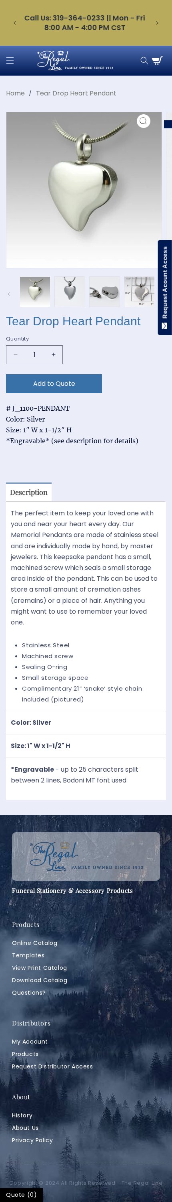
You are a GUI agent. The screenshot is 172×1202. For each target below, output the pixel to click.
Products (25, 1054)
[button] (10, 60)
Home (15, 93)
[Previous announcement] (15, 23)
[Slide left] (9, 294)
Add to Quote (54, 383)
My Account (30, 1042)
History (22, 1115)
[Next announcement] (157, 23)
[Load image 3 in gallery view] (104, 291)
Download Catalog (40, 980)
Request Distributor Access (52, 1066)
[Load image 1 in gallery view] (35, 291)
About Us (25, 1128)
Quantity (17, 339)
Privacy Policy (32, 1140)
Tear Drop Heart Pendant (76, 93)
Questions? (29, 993)
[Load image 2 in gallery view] (69, 291)
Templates (28, 955)
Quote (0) (21, 1195)
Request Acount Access (165, 284)
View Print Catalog (39, 968)
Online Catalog (34, 943)
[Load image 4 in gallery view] (139, 291)
